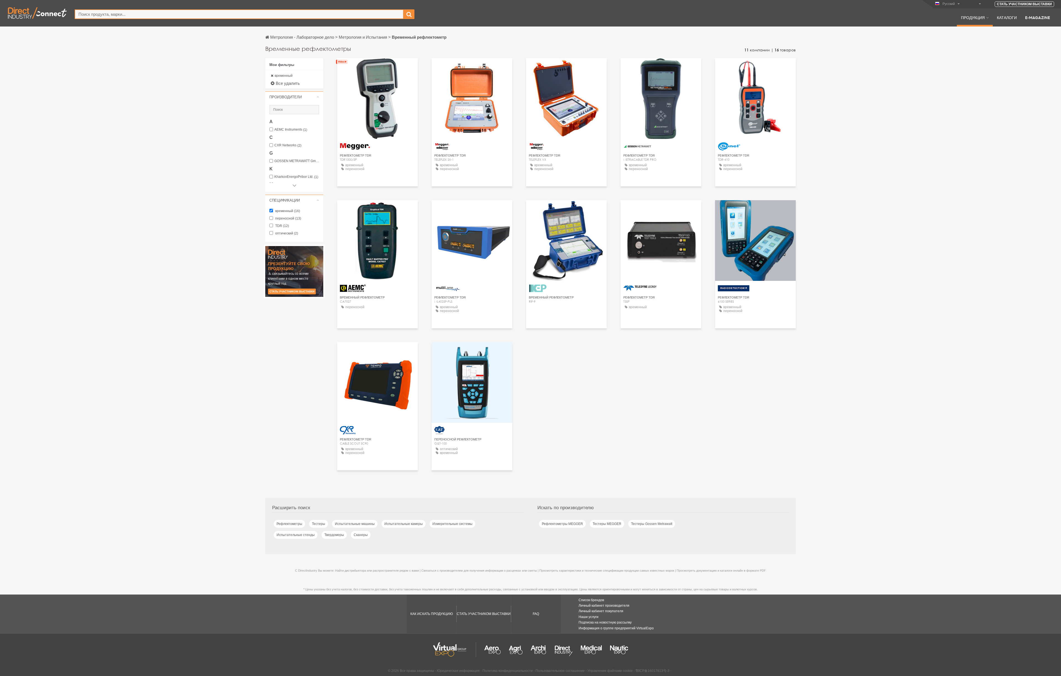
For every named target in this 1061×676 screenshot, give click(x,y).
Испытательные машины (355, 524)
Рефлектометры (289, 524)
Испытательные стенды (296, 535)
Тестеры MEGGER (607, 524)
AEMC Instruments (290, 130)
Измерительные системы (452, 524)
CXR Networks (287, 145)
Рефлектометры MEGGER (562, 524)
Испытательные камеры (403, 524)
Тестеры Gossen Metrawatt (651, 524)
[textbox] (239, 14)
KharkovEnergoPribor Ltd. (296, 177)
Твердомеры (334, 535)
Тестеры (318, 524)
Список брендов (591, 600)
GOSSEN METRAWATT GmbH (296, 161)
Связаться (755, 67)
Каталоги (1007, 17)
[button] (294, 96)
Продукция (973, 17)
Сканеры (361, 535)
